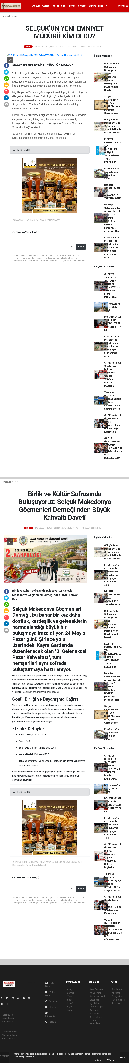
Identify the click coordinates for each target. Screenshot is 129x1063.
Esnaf (72, 5)
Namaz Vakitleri (97, 996)
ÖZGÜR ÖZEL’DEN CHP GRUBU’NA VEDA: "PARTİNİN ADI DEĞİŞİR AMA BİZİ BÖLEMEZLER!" (113, 448)
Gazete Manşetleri (95, 1021)
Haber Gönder (8, 1038)
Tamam (112, 1060)
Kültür (16, 482)
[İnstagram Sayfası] (14, 997)
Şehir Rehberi (96, 1017)
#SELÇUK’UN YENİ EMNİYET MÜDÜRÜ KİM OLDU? (36, 220)
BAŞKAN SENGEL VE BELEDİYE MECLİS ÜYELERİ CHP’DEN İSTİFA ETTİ (112, 323)
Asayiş (36, 5)
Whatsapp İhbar (9, 1035)
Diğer (101, 5)
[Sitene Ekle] (9, 1004)
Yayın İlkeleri (8, 1018)
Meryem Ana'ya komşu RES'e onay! (112, 307)
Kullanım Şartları (9, 1031)
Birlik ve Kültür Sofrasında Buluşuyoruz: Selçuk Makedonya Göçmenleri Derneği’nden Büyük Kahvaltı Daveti (111, 76)
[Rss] (30, 997)
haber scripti (6, 1059)
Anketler (116, 993)
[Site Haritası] (3, 1004)
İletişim (52, 1022)
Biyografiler (117, 996)
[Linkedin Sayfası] (25, 997)
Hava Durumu (96, 989)
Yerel (56, 5)
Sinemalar (94, 1010)
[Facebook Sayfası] (3, 997)
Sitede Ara (117, 989)
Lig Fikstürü (95, 1003)
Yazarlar (53, 1001)
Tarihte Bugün (96, 1006)
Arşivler (53, 1007)
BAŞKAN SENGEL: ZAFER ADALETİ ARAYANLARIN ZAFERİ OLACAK (112, 192)
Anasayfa (7, 16)
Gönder (80, 246)
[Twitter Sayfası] (8, 997)
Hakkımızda (7, 1014)
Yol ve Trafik (95, 993)
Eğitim (92, 5)
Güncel (46, 5)
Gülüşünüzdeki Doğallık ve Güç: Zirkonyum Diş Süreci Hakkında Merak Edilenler (112, 126)
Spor (63, 5)
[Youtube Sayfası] (19, 997)
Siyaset (82, 5)
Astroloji (116, 1003)
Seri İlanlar (95, 1013)
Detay (99, 1060)
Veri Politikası (8, 1021)
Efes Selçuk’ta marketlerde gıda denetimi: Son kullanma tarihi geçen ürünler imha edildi (111, 247)
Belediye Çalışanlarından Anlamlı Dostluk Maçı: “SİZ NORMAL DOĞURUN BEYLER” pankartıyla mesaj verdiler (112, 217)
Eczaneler (94, 1000)
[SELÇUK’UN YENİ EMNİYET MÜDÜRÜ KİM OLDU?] (45, 55)
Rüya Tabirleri (118, 1000)
